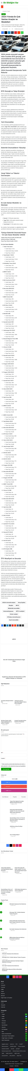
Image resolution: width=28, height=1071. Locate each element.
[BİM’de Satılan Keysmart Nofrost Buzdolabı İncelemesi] (5, 940)
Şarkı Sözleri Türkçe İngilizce (8, 1035)
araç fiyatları (22, 602)
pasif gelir (18, 1048)
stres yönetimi (12, 1055)
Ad (2, 752)
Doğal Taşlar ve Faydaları (6, 997)
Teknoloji (3, 987)
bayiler (11, 605)
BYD (18, 605)
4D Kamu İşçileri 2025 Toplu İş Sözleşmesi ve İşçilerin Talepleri (6, 722)
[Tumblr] (12, 32)
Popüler (15, 797)
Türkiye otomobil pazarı (14, 617)
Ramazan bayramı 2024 (6, 1050)
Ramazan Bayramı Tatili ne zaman (19, 1050)
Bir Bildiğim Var (24, 1061)
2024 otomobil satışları (9, 602)
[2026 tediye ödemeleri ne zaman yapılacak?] (21, 882)
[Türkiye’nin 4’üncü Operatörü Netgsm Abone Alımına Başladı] (21, 693)
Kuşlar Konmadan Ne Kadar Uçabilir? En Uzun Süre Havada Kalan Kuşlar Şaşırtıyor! (17, 811)
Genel (3, 1018)
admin (14, 639)
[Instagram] (16, 641)
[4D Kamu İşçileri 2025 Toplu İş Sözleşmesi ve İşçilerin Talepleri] (7, 713)
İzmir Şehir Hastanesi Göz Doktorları (18, 929)
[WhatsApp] (22, 32)
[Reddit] (19, 32)
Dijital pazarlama (5, 1046)
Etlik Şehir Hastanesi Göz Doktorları (18, 904)
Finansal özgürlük (21, 1046)
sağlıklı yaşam (17, 1053)
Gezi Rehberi (4, 1025)
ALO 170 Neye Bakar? (15, 834)
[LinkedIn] (9, 32)
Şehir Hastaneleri (5, 1040)
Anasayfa (4, 11)
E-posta (3, 758)
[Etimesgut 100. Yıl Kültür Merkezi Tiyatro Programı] (5, 915)
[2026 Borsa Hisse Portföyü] (5, 829)
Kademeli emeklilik (5, 1048)
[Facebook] (2, 32)
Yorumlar (23, 797)
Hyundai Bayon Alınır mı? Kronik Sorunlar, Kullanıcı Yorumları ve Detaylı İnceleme (17, 819)
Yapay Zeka (19, 1055)
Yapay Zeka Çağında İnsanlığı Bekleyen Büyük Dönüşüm (7, 869)
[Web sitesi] (12, 641)
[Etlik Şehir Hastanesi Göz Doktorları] (5, 907)
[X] (5, 32)
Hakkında (3, 1007)
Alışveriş (3, 993)
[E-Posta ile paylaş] (20, 625)
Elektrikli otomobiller (14, 608)
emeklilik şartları (13, 1046)
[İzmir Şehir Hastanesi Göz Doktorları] (5, 932)
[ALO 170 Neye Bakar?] (5, 837)
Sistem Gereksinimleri (6, 1033)
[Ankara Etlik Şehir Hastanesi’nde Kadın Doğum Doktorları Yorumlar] (5, 923)
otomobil (12, 1048)
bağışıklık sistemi (5, 1044)
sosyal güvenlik (5, 1055)
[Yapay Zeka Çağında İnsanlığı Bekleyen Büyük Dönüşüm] (5, 804)
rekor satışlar (14, 614)
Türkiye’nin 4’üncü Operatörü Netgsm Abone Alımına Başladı (20, 702)
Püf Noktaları (4, 1029)
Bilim (3, 1031)
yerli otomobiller (14, 620)
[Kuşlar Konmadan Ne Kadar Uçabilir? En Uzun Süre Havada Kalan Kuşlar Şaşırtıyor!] (5, 812)
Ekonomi (3, 995)
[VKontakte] (18, 625)
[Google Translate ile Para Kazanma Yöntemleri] (21, 713)
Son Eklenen (5, 797)
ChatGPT (21, 1044)
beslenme (12, 1044)
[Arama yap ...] (26, 3)
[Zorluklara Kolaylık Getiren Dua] (7, 693)
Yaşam (8, 11)
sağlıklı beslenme (9, 1053)
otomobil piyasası (8, 611)
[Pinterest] (15, 32)
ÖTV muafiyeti (20, 611)
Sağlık (2, 989)
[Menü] (1, 3)
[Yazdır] (23, 625)
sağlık (3, 1053)
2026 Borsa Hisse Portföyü (16, 826)
